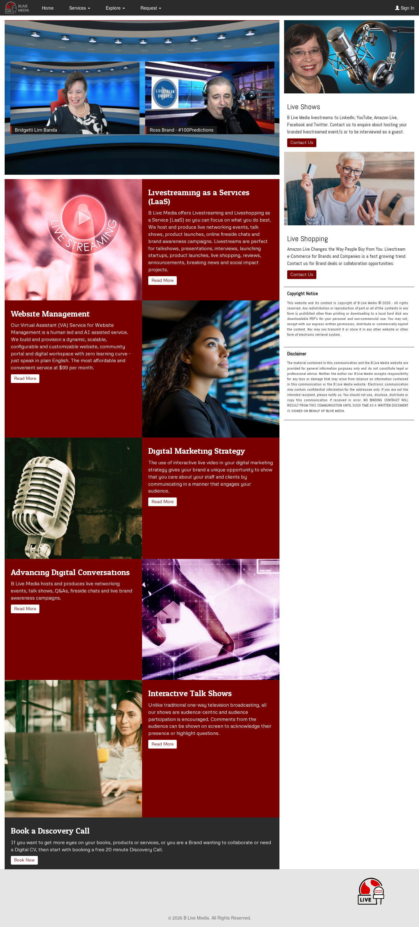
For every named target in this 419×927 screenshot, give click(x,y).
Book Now (24, 859)
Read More (162, 280)
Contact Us (301, 142)
